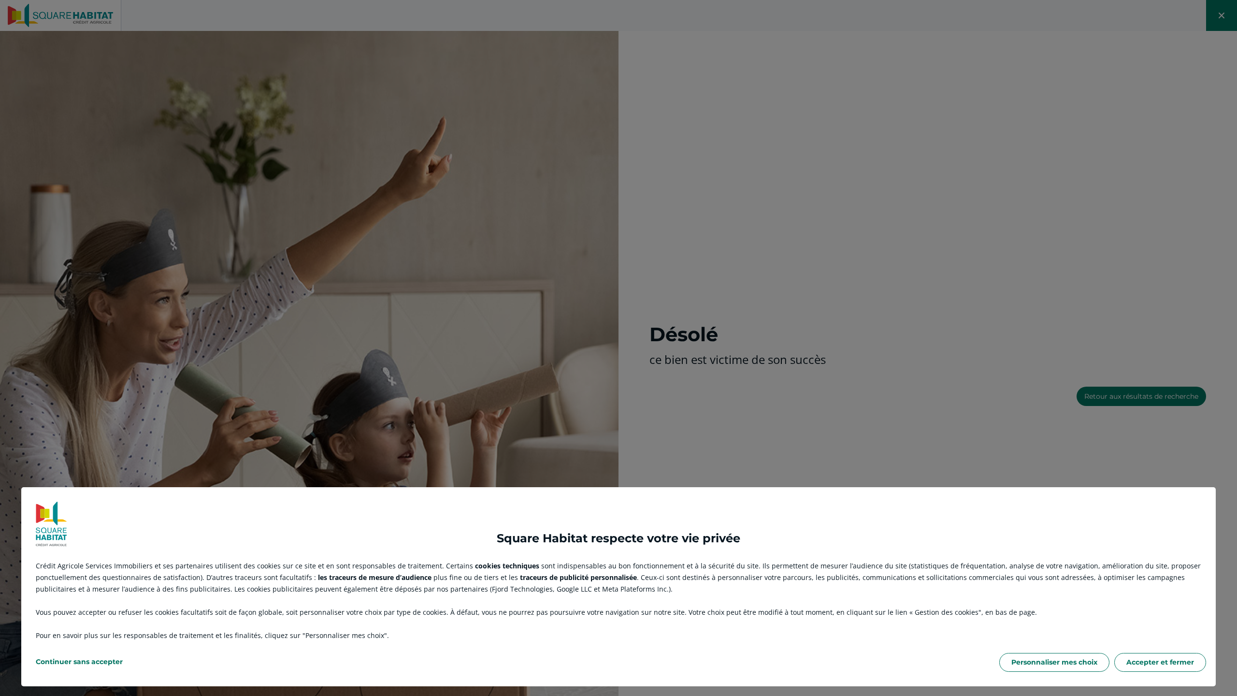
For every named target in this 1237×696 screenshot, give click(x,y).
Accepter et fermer (1160, 662)
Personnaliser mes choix (1054, 662)
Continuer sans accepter (79, 661)
